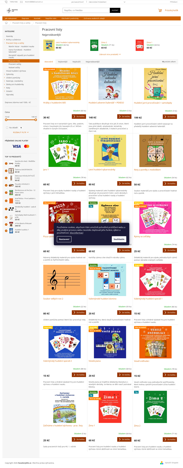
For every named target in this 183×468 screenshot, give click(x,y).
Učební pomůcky (13, 77)
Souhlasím (119, 239)
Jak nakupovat (77, 2)
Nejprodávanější (93, 61)
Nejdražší (77, 61)
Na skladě (15, 127)
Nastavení (64, 239)
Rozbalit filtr (19, 132)
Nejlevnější (62, 61)
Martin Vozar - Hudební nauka (21, 46)
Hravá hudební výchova (16, 71)
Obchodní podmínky (97, 2)
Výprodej (10, 94)
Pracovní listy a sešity (15, 43)
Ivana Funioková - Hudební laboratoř (20, 51)
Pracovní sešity (15, 64)
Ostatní (9, 91)
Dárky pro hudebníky (15, 84)
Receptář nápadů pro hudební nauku (21, 56)
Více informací (76, 232)
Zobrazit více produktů (108, 54)
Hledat (115, 10)
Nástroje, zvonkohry (14, 81)
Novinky (9, 36)
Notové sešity (14, 67)
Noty (8, 88)
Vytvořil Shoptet (171, 462)
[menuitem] (10, 18)
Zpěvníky (10, 74)
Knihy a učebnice (13, 39)
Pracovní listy (14, 61)
